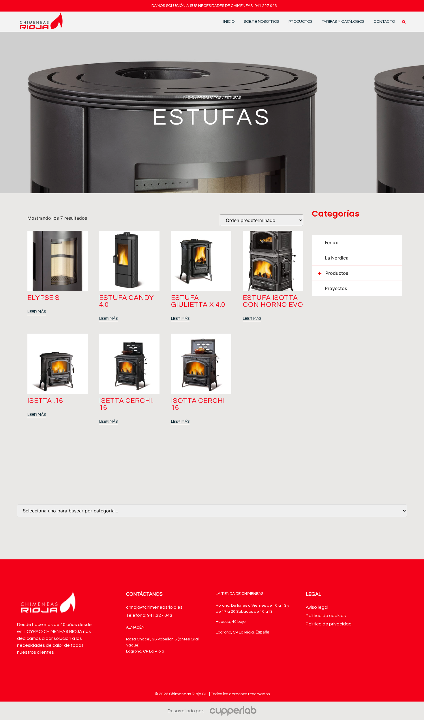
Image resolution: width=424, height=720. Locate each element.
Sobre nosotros (261, 22)
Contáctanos (144, 594)
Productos (300, 22)
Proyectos (336, 288)
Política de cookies (326, 615)
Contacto (384, 22)
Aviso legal (317, 607)
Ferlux (331, 242)
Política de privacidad (329, 624)
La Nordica (336, 258)
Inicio (228, 22)
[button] (404, 22)
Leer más (36, 312)
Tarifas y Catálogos (343, 22)
